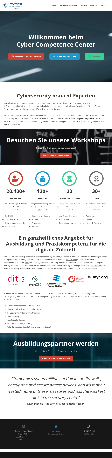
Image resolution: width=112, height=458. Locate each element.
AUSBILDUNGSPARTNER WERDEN (56, 358)
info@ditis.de (89, 434)
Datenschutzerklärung (56, 434)
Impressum (56, 431)
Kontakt (103, 6)
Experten (83, 6)
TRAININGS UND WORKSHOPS (56, 155)
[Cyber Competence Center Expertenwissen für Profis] (13, 5)
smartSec (95, 265)
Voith (27, 262)
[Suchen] (108, 6)
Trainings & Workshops (68, 6)
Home (54, 6)
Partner (93, 6)
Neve (4, 455)
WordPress (25, 455)
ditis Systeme (71, 259)
